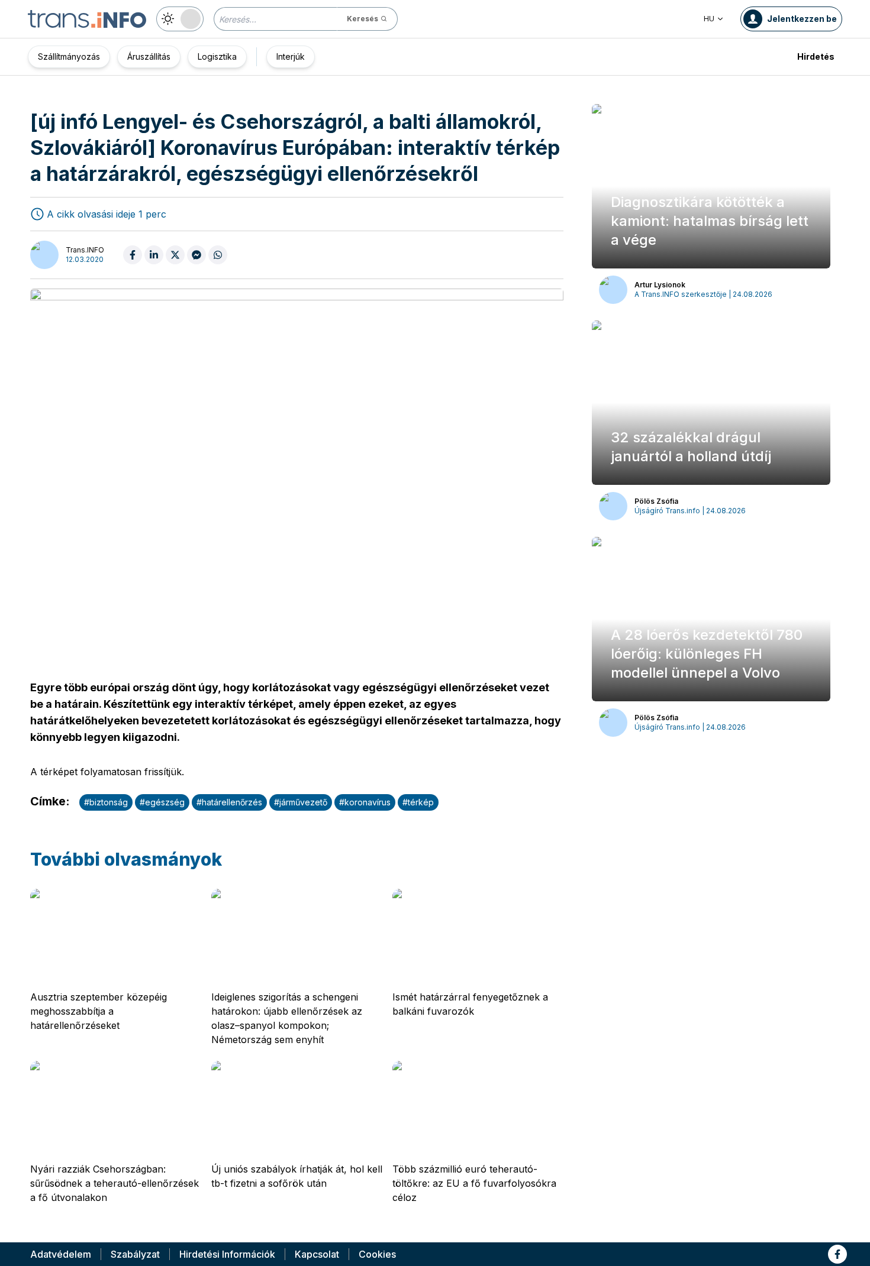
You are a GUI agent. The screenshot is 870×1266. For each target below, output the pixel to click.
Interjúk (290, 56)
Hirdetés (815, 56)
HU (709, 18)
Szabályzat (135, 1254)
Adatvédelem (60, 1254)
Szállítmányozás (69, 56)
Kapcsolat (317, 1254)
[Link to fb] (837, 1254)
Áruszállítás (148, 56)
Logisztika (217, 56)
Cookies (377, 1254)
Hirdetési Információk (227, 1254)
